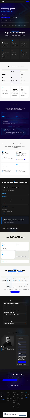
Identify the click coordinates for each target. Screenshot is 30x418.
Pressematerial (22, 397)
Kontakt (27, 1)
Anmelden (27, 397)
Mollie (17, 406)
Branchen (10, 1)
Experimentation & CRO (14, 401)
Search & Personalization (14, 399)
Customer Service (14, 402)
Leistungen (7, 1)
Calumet (19, 25)
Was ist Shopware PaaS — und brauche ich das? (9, 312)
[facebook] (3, 399)
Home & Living (8, 394)
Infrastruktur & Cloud (14, 404)
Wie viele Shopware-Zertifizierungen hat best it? (9, 321)
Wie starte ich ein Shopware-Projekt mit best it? (9, 323)
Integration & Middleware (14, 408)
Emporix (18, 403)
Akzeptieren (21, 415)
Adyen (17, 400)
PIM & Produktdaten (14, 395)
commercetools (18, 398)
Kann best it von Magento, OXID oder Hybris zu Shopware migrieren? (11, 314)
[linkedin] (2, 399)
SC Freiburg (16, 25)
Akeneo (18, 401)
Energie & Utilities (8, 400)
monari (25, 25)
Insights (20, 1)
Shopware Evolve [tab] (14, 126)
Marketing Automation (14, 398)
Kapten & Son (22, 25)
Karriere (22, 395)
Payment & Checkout (14, 405)
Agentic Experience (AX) (14, 410)
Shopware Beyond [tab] (20, 126)
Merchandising (8, 397)
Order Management (14, 406)
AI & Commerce (14, 400)
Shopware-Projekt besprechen (5, 17)
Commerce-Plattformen (14, 394)
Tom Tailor (12, 25)
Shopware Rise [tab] (9, 126)
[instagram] (4, 399)
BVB (7, 25)
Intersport (3, 25)
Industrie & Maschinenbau (9, 398)
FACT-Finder (18, 404)
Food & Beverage (8, 395)
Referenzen (17, 1)
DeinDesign (11, 228)
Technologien (13, 1)
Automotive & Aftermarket (8, 399)
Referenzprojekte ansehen (14, 17)
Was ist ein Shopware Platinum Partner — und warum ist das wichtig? (11, 303)
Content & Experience (14, 396)
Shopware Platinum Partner (18, 394)
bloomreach (18, 397)
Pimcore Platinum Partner (18, 396)
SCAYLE (18, 407)
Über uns (23, 1)
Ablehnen (24, 415)
